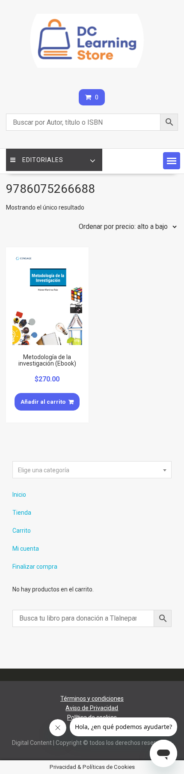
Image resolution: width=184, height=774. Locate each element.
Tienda (21, 512)
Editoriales (42, 159)
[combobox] (92, 469)
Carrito (21, 530)
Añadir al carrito (43, 402)
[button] (171, 160)
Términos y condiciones (92, 698)
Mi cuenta (25, 548)
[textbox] (92, 470)
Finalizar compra (34, 566)
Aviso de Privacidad (91, 708)
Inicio (19, 494)
